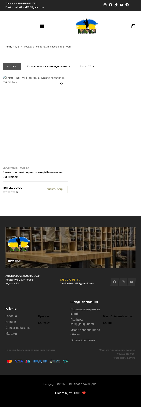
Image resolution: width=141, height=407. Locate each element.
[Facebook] (114, 282)
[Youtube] (132, 282)
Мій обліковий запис (118, 316)
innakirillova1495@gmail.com (77, 283)
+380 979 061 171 (70, 279)
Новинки (24, 168)
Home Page (12, 46)
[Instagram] (123, 282)
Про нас (44, 316)
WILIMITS (75, 393)
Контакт (44, 323)
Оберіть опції (55, 189)
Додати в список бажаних (61, 83)
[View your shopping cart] (133, 26)
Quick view (61, 99)
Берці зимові (10, 168)
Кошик (107, 323)
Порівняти (61, 91)
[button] (41, 26)
